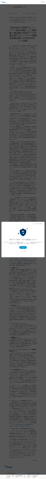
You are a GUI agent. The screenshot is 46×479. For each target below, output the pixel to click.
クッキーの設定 (23, 251)
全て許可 (23, 247)
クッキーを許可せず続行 (37, 223)
